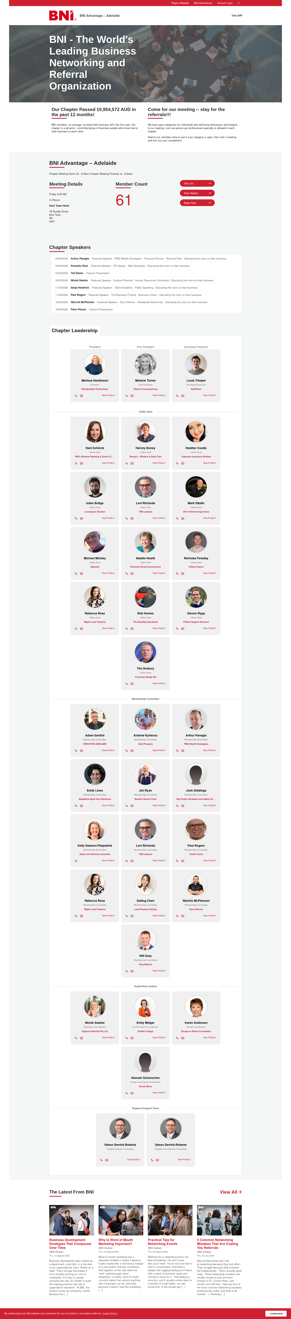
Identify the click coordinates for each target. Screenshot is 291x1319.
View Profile (108, 395)
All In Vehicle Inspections (196, 511)
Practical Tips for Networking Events (162, 1241)
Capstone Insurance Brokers (196, 456)
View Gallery (191, 193)
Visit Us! (189, 183)
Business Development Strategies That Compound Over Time (70, 1243)
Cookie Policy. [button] (110, 1313)
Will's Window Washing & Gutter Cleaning (96, 456)
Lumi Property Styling (145, 909)
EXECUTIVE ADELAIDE (95, 743)
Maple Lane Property (95, 621)
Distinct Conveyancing (145, 388)
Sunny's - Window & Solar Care (146, 456)
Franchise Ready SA (145, 676)
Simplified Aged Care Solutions (95, 798)
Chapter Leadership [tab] (75, 330)
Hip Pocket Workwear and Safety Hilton (196, 798)
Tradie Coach (196, 854)
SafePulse (196, 388)
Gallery (237, 15)
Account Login (225, 3)
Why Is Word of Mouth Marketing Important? (116, 1241)
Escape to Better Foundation (196, 1031)
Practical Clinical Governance (145, 566)
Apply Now (190, 203)
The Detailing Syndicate (145, 621)
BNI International (203, 3)
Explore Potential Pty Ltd (95, 1031)
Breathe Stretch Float (146, 798)
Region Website (180, 3)
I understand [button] (276, 1313)
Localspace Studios (95, 511)
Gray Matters (145, 964)
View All (229, 1192)
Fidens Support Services (196, 621)
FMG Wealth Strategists (196, 743)
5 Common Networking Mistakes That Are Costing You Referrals (217, 1243)
